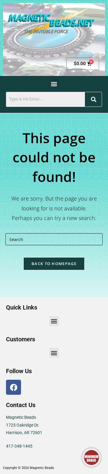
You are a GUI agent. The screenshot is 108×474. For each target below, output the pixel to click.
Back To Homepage (54, 263)
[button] (54, 84)
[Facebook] (13, 387)
